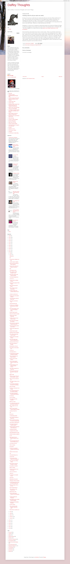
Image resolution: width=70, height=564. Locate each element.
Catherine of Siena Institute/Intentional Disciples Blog (13, 95)
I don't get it (11, 477)
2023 (10, 240)
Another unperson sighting (14, 261)
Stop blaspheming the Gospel (14, 432)
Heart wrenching (12, 386)
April (11, 513)
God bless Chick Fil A (13, 410)
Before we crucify (12, 401)
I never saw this (15, 154)
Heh (10, 268)
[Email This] (37, 43)
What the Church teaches (14, 451)
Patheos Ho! (12, 256)
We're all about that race (13, 487)
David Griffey (11, 75)
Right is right (12, 374)
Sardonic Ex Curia (12, 128)
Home (43, 76)
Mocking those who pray (14, 346)
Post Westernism (11, 540)
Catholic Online (11, 102)
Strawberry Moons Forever (14, 341)
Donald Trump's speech (13, 312)
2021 (10, 243)
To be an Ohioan (12, 397)
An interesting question (13, 415)
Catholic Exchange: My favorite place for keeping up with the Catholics (14, 99)
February (11, 516)
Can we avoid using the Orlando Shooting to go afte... (14, 362)
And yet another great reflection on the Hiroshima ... (14, 494)
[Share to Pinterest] (41, 43)
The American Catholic (12, 130)
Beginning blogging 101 (13, 545)
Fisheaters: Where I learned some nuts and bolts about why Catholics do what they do (14, 105)
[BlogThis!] (38, 43)
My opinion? (12, 446)
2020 (10, 245)
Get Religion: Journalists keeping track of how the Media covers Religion (14, 110)
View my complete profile (12, 77)
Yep (10, 412)
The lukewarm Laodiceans (13, 137)
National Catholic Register (13, 123)
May (10, 511)
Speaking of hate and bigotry (14, 332)
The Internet (11, 548)
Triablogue (10, 131)
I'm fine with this (12, 504)
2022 (10, 242)
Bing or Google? (12, 467)
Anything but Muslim (13, 429)
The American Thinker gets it (14, 422)
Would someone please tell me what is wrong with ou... (14, 371)
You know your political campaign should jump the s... (14, 449)
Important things (11, 536)
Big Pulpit (10, 93)
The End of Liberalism (12, 539)
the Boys (10, 537)
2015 (10, 520)
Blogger (44, 557)
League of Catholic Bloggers (13, 119)
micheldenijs (37, 557)
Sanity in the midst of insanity (14, 313)
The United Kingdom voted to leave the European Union (14, 309)
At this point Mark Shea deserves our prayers (16, 210)
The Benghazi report (13, 270)
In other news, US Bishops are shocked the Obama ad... (14, 306)
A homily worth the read (14, 294)
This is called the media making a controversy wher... (13, 507)
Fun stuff (10, 532)
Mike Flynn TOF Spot (12, 122)
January (11, 518)
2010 (10, 528)
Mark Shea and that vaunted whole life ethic (16, 192)
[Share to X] (39, 43)
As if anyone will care (13, 443)
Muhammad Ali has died (14, 479)
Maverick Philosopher (12, 120)
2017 (10, 250)
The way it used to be (13, 471)
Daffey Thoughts (19, 5)
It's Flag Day (12, 395)
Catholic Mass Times (12, 101)
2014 (10, 521)
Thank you (11, 473)
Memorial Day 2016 (13, 491)
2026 (10, 235)
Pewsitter (10, 127)
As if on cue (12, 278)
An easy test (12, 350)
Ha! (10, 257)
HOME (10, 29)
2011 (10, 526)
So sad (11, 435)
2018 (10, 248)
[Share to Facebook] (40, 43)
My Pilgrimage (11, 547)
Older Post (60, 76)
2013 (10, 523)
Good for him (12, 456)
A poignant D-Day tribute (14, 430)
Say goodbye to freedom (14, 465)
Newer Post (24, 76)
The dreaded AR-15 (13, 351)
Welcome (10, 551)
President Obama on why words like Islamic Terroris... (14, 365)
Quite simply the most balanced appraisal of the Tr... (14, 438)
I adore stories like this (13, 303)
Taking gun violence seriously (14, 480)
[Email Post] (36, 43)
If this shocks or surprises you (14, 509)
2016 (10, 251)
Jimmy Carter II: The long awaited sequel (15, 145)
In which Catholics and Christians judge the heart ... (14, 291)
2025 (10, 237)
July (10, 253)
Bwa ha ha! (11, 414)
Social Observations (12, 544)
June (10, 254)
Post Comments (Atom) (30, 78)
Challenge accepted (16, 173)
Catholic (10, 533)
